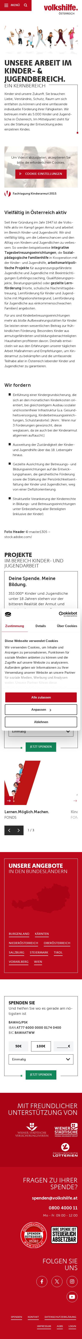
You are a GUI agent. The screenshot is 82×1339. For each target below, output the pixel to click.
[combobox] (41, 731)
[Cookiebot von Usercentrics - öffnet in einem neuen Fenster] (59, 614)
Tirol (58, 952)
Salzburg (16, 952)
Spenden (16, 1317)
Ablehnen (41, 722)
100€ (41, 1046)
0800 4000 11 (63, 1207)
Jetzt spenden (41, 746)
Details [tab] (41, 626)
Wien (38, 962)
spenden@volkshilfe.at (55, 1198)
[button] (9, 830)
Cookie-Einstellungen (43, 174)
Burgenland (19, 934)
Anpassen (38, 709)
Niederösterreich (23, 943)
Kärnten (42, 934)
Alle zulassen (41, 697)
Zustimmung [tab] (14, 626)
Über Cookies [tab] (67, 626)
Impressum (44, 1326)
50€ (18, 1046)
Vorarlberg (18, 962)
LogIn (72, 1326)
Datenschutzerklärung (60, 1317)
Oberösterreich (57, 943)
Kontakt (33, 1317)
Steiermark (39, 952)
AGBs (60, 1326)
